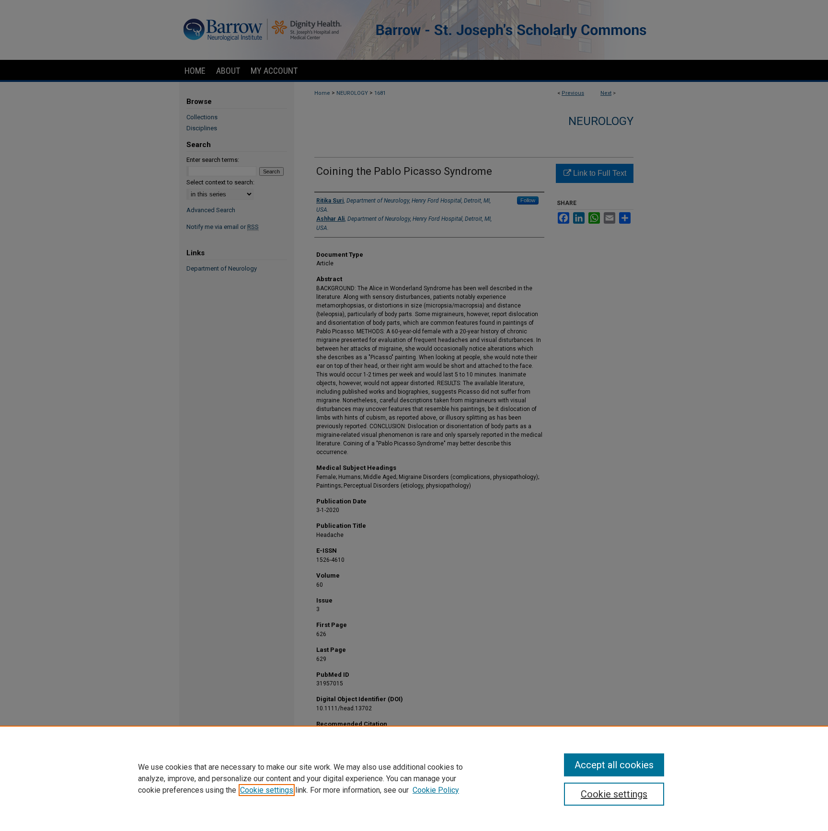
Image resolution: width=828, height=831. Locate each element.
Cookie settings (266, 790)
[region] (414, 778)
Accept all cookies (614, 765)
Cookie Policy (436, 790)
